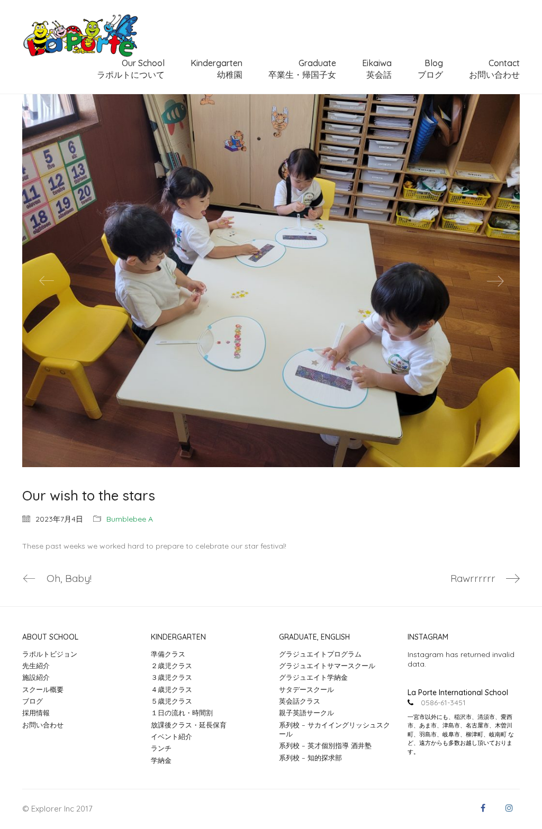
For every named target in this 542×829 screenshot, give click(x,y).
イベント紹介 (171, 736)
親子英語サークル (306, 712)
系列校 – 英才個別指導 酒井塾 (325, 745)
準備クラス (168, 654)
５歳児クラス (171, 701)
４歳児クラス (171, 689)
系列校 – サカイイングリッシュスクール (334, 729)
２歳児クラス (171, 665)
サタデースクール (306, 689)
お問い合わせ (43, 725)
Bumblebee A (129, 519)
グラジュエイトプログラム (320, 654)
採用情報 (36, 712)
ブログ (32, 701)
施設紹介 (36, 677)
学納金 (161, 760)
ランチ (161, 748)
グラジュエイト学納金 (313, 677)
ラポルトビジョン (49, 654)
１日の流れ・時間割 (182, 712)
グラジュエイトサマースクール (327, 665)
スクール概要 (43, 689)
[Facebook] (482, 807)
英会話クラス (299, 701)
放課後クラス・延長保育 (189, 725)
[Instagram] (509, 807)
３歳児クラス (171, 677)
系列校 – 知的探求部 (310, 757)
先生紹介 (36, 665)
